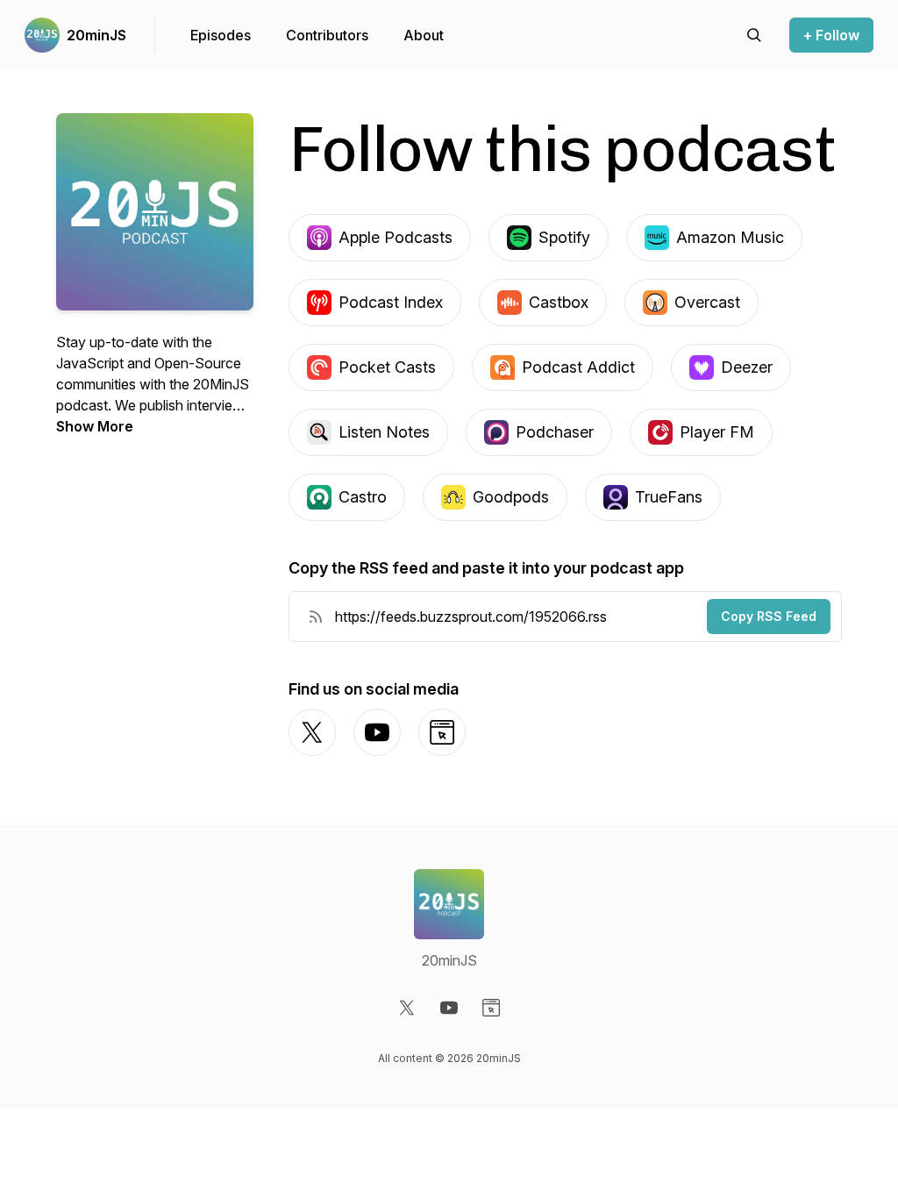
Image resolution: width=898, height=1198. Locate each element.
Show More (94, 426)
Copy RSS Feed (768, 616)
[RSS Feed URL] (315, 616)
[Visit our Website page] (491, 1007)
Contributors (327, 35)
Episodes (220, 35)
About (423, 35)
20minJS (96, 35)
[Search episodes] (754, 35)
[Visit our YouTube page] (449, 1007)
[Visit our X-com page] (407, 1007)
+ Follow (831, 35)
